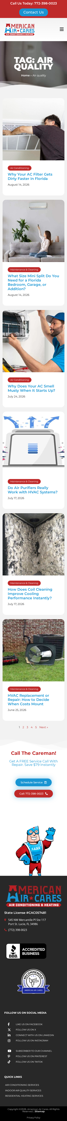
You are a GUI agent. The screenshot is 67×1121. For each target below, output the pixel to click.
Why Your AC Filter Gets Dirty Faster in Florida (30, 176)
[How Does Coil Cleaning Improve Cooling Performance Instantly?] (33, 544)
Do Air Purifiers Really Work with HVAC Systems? (33, 490)
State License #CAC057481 (25, 913)
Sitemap (40, 1111)
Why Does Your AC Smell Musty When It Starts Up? (31, 388)
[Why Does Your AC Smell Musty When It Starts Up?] (33, 341)
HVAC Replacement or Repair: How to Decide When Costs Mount (28, 699)
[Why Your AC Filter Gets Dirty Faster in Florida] (33, 129)
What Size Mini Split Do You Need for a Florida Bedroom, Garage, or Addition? (33, 282)
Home (25, 75)
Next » (43, 727)
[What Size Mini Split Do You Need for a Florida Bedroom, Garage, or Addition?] (33, 231)
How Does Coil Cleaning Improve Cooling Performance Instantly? (30, 593)
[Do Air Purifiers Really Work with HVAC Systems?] (33, 443)
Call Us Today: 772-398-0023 (33, 3)
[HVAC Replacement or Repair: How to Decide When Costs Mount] (33, 650)
